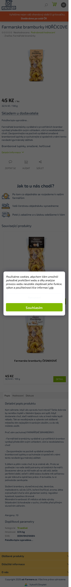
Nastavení (34, 297)
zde (51, 287)
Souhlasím (34, 308)
